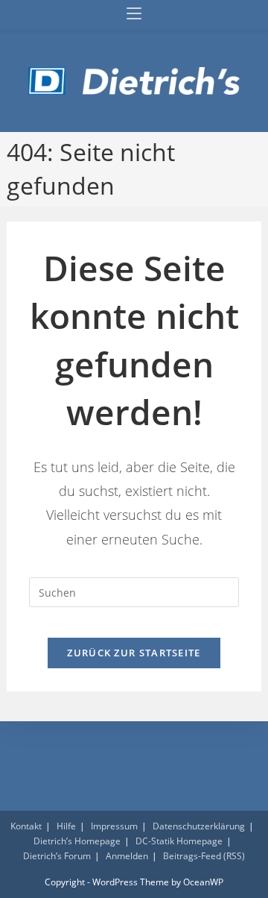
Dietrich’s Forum (57, 856)
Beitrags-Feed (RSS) (204, 856)
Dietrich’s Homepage (77, 841)
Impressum (114, 826)
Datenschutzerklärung (199, 826)
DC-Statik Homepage (179, 841)
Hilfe (66, 826)
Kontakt (26, 826)
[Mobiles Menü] (134, 14)
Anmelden (127, 856)
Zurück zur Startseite (133, 652)
